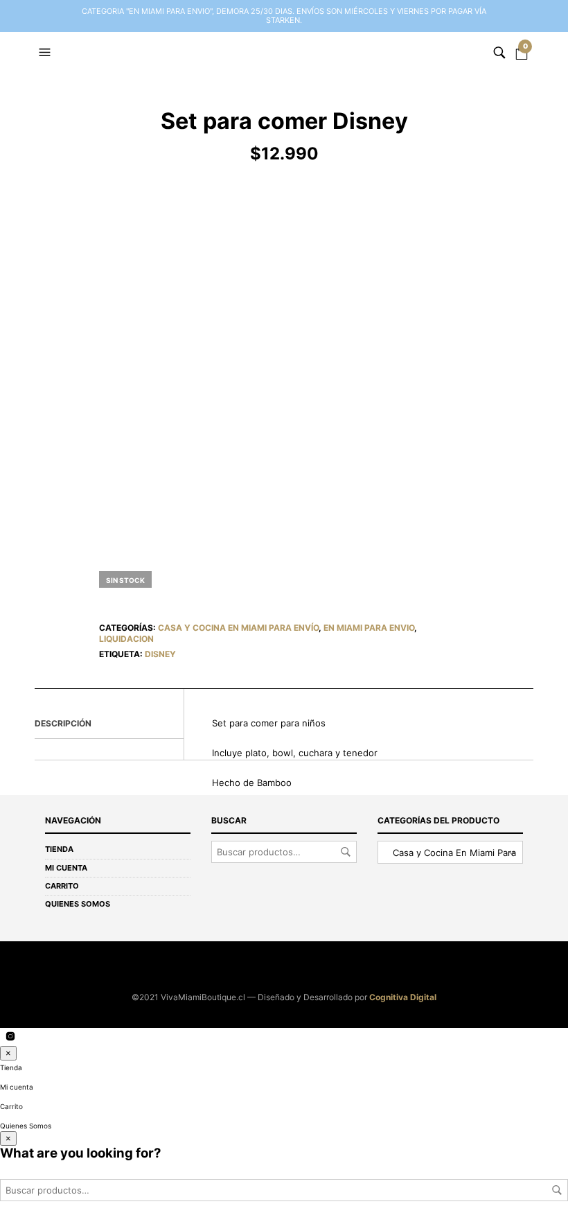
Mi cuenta (66, 868)
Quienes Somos (77, 904)
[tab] (109, 724)
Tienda (59, 849)
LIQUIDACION (126, 639)
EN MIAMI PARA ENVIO (368, 627)
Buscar (345, 851)
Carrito (62, 886)
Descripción (63, 723)
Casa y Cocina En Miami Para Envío (238, 627)
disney (160, 654)
